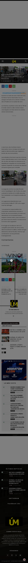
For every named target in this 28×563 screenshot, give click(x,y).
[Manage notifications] (24, 559)
